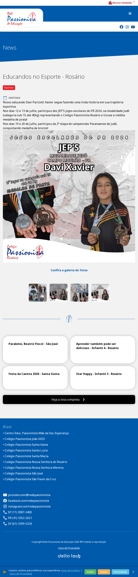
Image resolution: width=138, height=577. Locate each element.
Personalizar (120, 571)
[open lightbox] (38, 293)
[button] (121, 3)
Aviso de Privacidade (69, 548)
